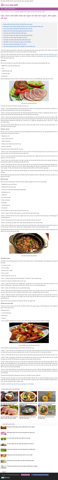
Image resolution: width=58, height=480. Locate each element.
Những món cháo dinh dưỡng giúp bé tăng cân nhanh (18, 31)
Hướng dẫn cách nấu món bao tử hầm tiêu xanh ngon (17, 24)
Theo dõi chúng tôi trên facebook (40, 474)
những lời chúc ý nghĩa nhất (15, 381)
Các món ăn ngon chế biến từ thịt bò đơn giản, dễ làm (17, 28)
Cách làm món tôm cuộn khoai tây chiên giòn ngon (17, 39)
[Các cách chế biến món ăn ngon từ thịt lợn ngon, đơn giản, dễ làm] (9, 410)
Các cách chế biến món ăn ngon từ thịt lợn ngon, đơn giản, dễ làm (30, 11)
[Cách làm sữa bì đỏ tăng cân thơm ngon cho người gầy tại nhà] (47, 396)
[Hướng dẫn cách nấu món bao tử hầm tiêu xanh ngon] (28, 410)
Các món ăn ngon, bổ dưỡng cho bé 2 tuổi (15, 44)
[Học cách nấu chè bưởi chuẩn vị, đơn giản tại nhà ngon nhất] (9, 396)
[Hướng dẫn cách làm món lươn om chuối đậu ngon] (28, 396)
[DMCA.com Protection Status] (5, 478)
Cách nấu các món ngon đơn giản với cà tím (15, 37)
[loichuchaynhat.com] (9, 4)
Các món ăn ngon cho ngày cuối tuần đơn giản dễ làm (17, 35)
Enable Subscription (25, 474)
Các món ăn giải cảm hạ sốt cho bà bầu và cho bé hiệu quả (19, 46)
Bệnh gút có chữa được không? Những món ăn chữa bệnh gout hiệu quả (23, 26)
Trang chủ (3, 11)
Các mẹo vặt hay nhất (47, 56)
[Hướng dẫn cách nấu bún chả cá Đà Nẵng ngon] (47, 410)
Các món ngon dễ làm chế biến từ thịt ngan (15, 33)
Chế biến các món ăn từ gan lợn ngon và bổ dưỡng (17, 42)
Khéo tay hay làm (10, 11)
